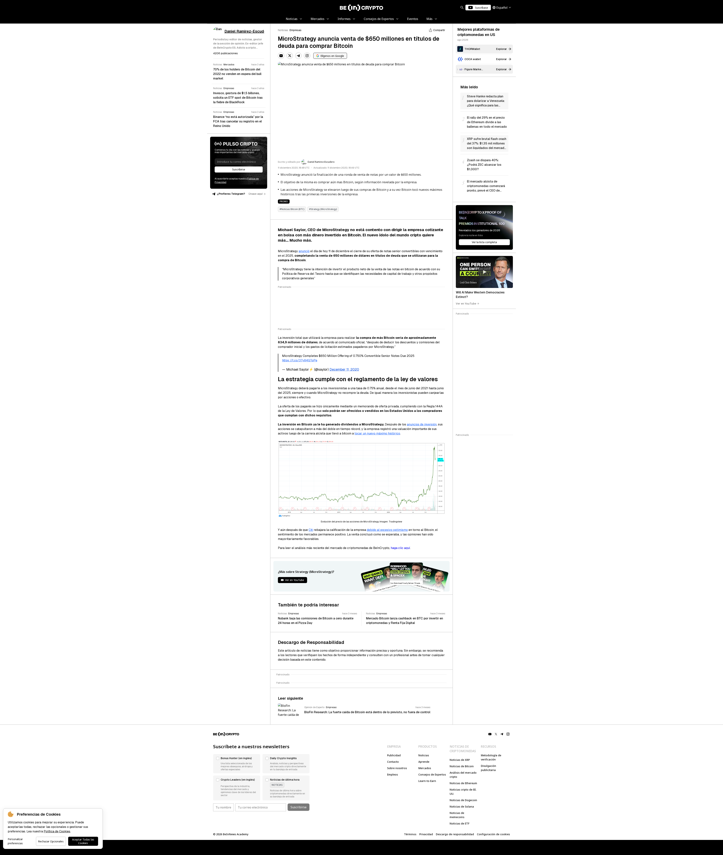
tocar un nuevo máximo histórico (377, 433)
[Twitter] (290, 56)
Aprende (423, 761)
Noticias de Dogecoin (463, 800)
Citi (311, 530)
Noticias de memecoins (457, 815)
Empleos (392, 774)
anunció (304, 251)
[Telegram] (298, 56)
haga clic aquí (400, 548)
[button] (236, 763)
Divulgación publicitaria (488, 768)
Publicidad (394, 755)
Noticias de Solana (462, 806)
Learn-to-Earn (427, 781)
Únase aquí (256, 193)
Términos (410, 834)
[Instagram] (307, 56)
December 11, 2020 (344, 369)
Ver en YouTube (466, 303)
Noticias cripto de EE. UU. (463, 791)
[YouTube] (281, 56)
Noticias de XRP (460, 760)
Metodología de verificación (491, 757)
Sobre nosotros (397, 768)
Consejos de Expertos (432, 774)
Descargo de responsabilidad (455, 834)
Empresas (295, 30)
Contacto (393, 761)
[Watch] (484, 272)
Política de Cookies (57, 831)
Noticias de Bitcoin (462, 766)
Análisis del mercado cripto (463, 775)
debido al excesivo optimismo (387, 530)
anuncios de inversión (422, 424)
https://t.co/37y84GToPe (299, 360)
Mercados (424, 768)
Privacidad (426, 834)
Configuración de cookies (493, 834)
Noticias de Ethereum (463, 783)
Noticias (283, 30)
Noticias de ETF (459, 823)
